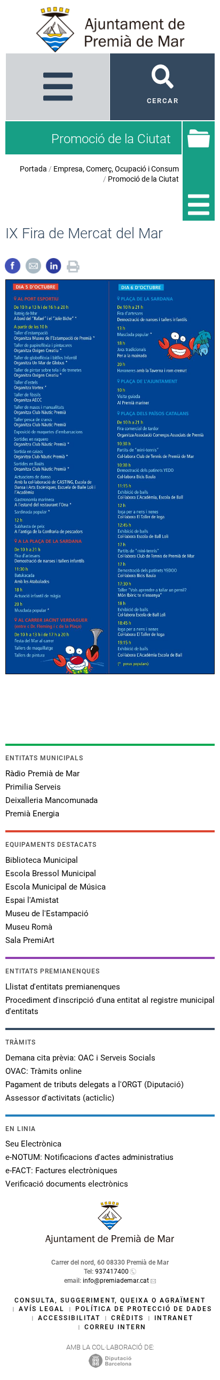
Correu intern (115, 1327)
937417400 (112, 1271)
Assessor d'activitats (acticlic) (59, 1098)
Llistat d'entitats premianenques (62, 987)
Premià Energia (32, 813)
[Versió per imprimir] (73, 265)
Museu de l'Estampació (47, 913)
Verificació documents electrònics (66, 1184)
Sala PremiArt (29, 940)
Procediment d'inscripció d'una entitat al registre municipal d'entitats (110, 1005)
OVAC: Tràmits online (43, 1071)
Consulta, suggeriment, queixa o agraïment (110, 1300)
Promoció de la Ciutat (143, 179)
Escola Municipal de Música (55, 887)
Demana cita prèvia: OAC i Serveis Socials (80, 1058)
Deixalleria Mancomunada (51, 800)
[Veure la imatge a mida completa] (110, 476)
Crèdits (127, 1318)
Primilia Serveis (33, 787)
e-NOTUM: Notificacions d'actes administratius (89, 1157)
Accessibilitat (69, 1318)
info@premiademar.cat (116, 1280)
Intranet (173, 1318)
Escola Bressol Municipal (50, 873)
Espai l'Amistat (32, 900)
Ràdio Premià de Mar (42, 773)
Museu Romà (28, 927)
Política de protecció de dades (143, 1309)
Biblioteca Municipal (41, 860)
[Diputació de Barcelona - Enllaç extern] (110, 1360)
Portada (33, 169)
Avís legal (42, 1309)
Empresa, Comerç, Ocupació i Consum (116, 169)
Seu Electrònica (33, 1144)
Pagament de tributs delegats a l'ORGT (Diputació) (94, 1084)
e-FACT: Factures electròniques (61, 1170)
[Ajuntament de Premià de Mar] (110, 1241)
